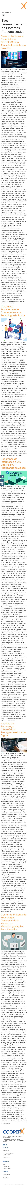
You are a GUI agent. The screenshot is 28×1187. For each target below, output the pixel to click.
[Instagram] (6, 1145)
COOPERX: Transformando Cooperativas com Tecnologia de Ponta (13, 311)
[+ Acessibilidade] (2, 484)
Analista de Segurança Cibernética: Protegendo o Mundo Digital (13, 729)
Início (4, 1164)
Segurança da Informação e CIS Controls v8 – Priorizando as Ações (13, 463)
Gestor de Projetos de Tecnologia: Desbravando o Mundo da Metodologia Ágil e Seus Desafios (13, 922)
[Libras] (2, 476)
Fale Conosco (6, 1174)
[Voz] (2, 480)
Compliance (6, 1177)
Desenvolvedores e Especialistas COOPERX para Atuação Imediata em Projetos (13, 42)
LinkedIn (5, 1176)
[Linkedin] (4, 1145)
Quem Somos (6, 1166)
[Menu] (3, 15)
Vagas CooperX (6, 1168)
